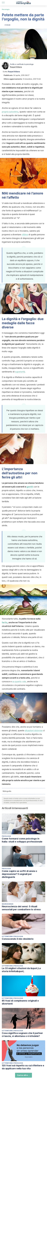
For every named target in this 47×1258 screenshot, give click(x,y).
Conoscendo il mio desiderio (18, 938)
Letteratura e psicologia (12, 936)
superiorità (20, 371)
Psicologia (5, 9)
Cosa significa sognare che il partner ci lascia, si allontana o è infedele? (22, 1034)
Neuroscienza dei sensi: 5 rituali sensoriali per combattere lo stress (21, 908)
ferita (4, 622)
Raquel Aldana (16, 67)
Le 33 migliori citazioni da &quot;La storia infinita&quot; (21, 970)
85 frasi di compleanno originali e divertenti (20, 1002)
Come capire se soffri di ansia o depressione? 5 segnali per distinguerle (19, 874)
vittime (25, 234)
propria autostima (10, 111)
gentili (30, 486)
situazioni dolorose (34, 730)
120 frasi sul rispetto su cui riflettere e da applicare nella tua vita (23, 1067)
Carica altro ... (23, 1075)
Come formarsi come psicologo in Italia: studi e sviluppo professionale (22, 840)
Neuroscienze (7, 904)
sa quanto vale (19, 681)
